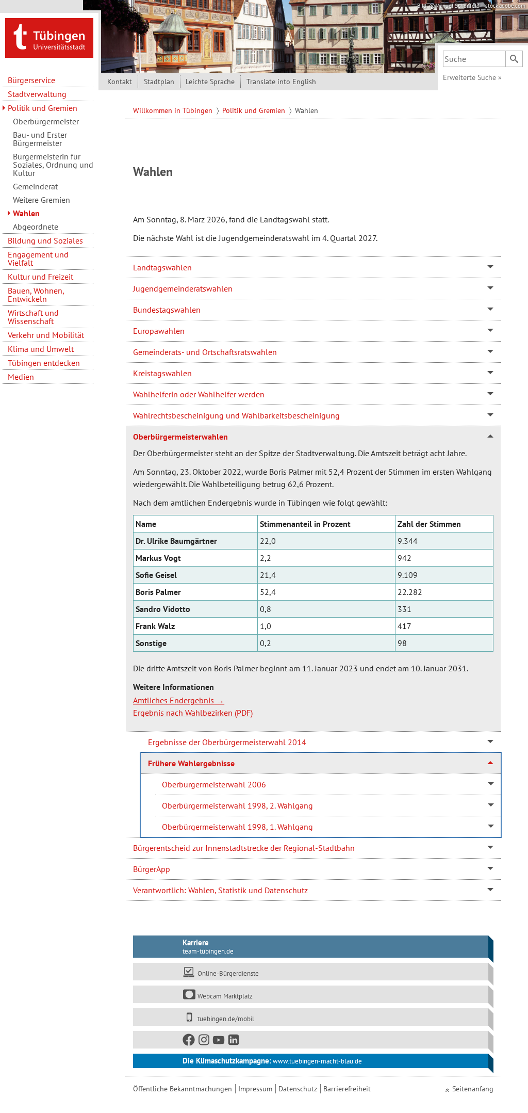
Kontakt (119, 81)
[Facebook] (189, 1042)
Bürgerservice (31, 80)
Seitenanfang (472, 1088)
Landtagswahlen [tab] (162, 267)
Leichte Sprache (210, 81)
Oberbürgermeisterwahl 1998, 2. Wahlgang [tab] (237, 805)
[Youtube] (219, 1042)
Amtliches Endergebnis (173, 700)
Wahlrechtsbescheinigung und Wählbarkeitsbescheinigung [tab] (236, 415)
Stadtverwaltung (37, 94)
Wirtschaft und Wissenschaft (33, 317)
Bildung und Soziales (45, 240)
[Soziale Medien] (311, 1040)
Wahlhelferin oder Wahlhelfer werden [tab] (199, 394)
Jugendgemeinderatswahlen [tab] (183, 288)
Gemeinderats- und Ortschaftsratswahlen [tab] (205, 352)
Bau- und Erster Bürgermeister (40, 139)
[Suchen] (514, 59)
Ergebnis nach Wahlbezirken (183, 712)
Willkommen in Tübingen (173, 110)
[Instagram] (204, 1042)
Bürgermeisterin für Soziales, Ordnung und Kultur (53, 164)
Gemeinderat (35, 186)
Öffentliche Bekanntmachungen (182, 1088)
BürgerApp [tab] (151, 869)
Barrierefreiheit (347, 1088)
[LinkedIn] (234, 1042)
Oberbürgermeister (46, 121)
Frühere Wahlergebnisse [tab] (191, 763)
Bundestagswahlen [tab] (167, 309)
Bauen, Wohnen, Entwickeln (36, 294)
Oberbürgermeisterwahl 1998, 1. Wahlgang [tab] (237, 826)
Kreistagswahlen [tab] (162, 373)
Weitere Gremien (41, 200)
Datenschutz (297, 1088)
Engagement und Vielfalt (38, 258)
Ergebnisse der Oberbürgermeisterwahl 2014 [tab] (227, 742)
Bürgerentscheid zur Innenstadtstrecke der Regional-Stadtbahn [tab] (244, 848)
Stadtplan (159, 81)
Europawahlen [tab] (159, 331)
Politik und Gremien (42, 108)
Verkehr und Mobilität (46, 335)
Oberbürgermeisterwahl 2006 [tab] (214, 784)
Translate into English (281, 81)
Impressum (255, 1088)
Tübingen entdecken (44, 363)
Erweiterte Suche (472, 77)
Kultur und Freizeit (40, 276)
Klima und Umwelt (41, 349)
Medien (21, 377)
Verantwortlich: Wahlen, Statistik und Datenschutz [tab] (220, 890)
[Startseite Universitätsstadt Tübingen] (49, 37)
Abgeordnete (35, 226)
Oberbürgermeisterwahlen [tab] (180, 436)
